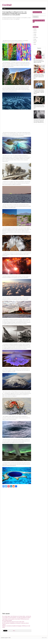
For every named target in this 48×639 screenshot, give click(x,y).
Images (35, 34)
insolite (35, 35)
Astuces (35, 30)
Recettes (35, 40)
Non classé (36, 37)
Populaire (39, 48)
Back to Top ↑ (44, 637)
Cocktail (7, 5)
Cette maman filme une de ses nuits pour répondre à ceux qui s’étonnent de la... (39, 121)
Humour (35, 32)
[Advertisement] (16, 30)
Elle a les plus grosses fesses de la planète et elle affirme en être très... (39, 61)
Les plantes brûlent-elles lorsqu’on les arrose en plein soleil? (13, 621)
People (35, 39)
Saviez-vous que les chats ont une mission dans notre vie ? (39, 106)
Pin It (14, 630)
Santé (35, 42)
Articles (35, 29)
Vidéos (35, 44)
